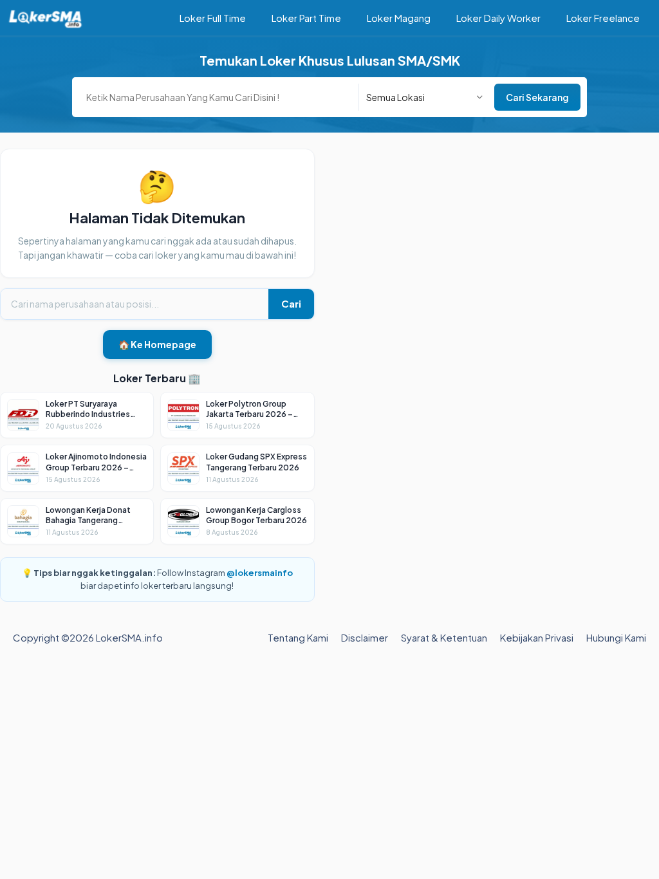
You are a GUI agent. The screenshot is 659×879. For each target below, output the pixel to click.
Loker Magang (399, 18)
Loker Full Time (213, 18)
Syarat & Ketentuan (444, 637)
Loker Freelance (603, 18)
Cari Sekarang (537, 97)
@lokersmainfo (260, 573)
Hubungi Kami (616, 637)
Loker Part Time (306, 18)
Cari (291, 303)
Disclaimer (364, 637)
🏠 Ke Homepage (157, 344)
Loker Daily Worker (498, 18)
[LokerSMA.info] (45, 17)
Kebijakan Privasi (536, 637)
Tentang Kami (298, 637)
